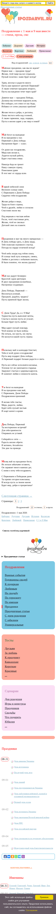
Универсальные (14, 624)
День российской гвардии (25, 829)
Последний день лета (23, 772)
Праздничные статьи (11, 7)
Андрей (12, 893)
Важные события (15, 575)
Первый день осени (22, 802)
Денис (29, 885)
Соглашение (31, 910)
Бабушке (7, 45)
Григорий (21, 885)
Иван (43, 885)
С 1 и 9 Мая (41, 520)
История (41, 45)
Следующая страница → (17, 496)
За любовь (11, 652)
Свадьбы (10, 712)
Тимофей (29, 893)
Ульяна (27, 888)
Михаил (19, 888)
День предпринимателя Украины (28, 788)
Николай (20, 893)
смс (30, 63)
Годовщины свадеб (16, 579)
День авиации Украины (24, 761)
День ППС (18, 823)
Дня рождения (13, 699)
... (6, 675)
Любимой (31, 51)
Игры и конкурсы (15, 703)
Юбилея (10, 721)
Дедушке (18, 45)
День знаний (19, 782)
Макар (12, 888)
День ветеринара (21, 767)
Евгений (36, 885)
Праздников (12, 708)
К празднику (12, 657)
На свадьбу (11, 593)
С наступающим (24, 56)
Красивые (11, 670)
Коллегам (7, 51)
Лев (48, 885)
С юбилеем (11, 620)
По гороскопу (13, 597)
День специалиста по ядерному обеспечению (34, 838)
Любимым (11, 588)
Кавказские (12, 661)
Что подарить (13, 717)
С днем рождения (15, 615)
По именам (11, 602)
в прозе (36, 63)
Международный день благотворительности (33, 848)
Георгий (12, 885)
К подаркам (12, 584)
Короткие (19, 51)
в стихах (43, 63)
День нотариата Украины (25, 812)
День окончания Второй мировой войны (31, 817)
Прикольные (45, 51)
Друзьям (30, 45)
